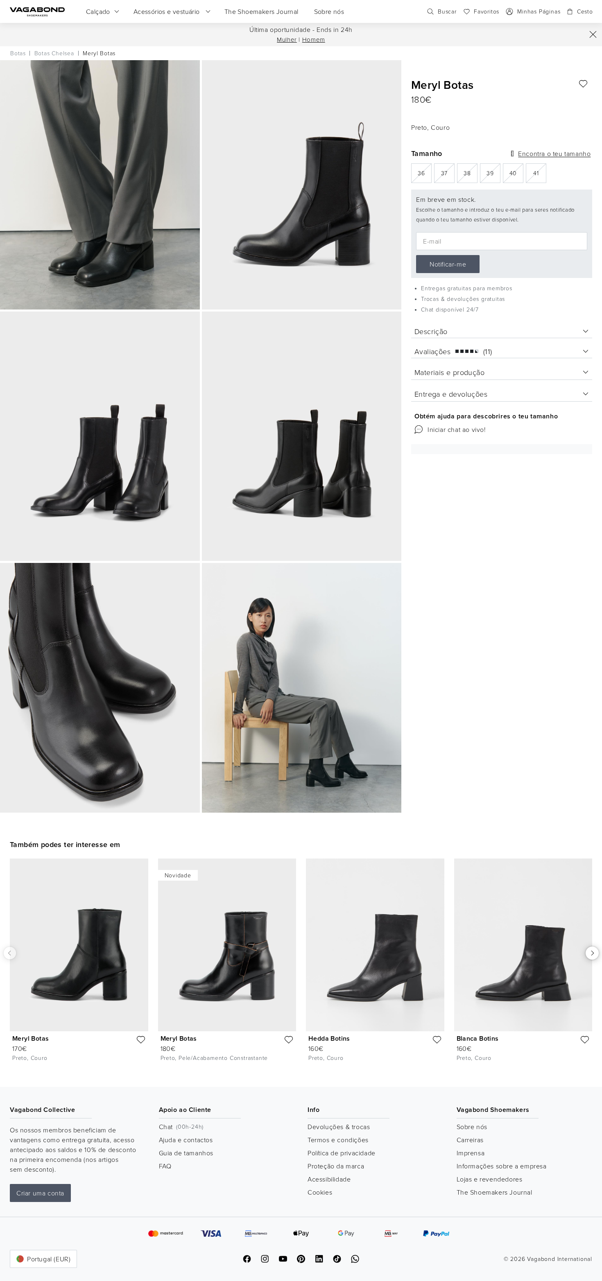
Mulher (287, 39)
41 (539, 172)
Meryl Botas (30, 1038)
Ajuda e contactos (186, 1139)
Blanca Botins (478, 1038)
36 (425, 172)
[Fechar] (593, 34)
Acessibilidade (329, 1179)
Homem (313, 39)
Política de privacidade (342, 1152)
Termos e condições (338, 1139)
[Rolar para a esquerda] (10, 953)
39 (493, 172)
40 (516, 172)
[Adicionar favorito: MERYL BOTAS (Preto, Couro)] (583, 84)
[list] (301, 966)
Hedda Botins (329, 1038)
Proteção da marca (336, 1165)
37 (448, 172)
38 (471, 172)
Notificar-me (448, 264)
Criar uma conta (40, 1192)
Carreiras (470, 1139)
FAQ (165, 1165)
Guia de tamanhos (186, 1152)
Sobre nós (472, 1126)
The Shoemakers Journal (494, 1192)
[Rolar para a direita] (592, 953)
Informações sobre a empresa (502, 1165)
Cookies (320, 1192)
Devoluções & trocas (339, 1126)
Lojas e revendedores (490, 1179)
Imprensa (471, 1152)
